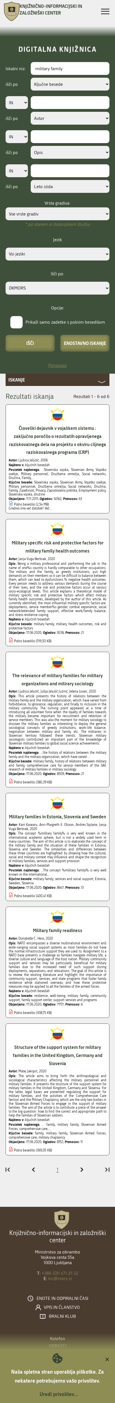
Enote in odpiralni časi (62, 1298)
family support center (36, 1000)
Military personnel (22, 487)
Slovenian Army (71, 482)
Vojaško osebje (95, 482)
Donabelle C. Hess (31, 938)
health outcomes (80, 624)
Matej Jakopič (27, 1071)
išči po (12, 84)
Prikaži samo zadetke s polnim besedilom (65, 322)
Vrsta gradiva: (57, 203)
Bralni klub (62, 1316)
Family (13, 490)
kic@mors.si (60, 1278)
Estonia (100, 879)
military (61, 624)
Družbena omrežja (52, 487)
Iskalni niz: (16, 68)
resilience (41, 996)
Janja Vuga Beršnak (32, 559)
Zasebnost (26, 490)
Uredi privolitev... (59, 1394)
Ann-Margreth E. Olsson (56, 825)
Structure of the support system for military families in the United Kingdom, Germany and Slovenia (57, 1055)
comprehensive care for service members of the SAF (66, 765)
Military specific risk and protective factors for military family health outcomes (58, 546)
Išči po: (57, 273)
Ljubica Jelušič (28, 460)
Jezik (57, 239)
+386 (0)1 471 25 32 (60, 1273)
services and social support (74, 879)
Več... (48, 508)
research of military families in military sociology (42, 769)
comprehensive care (23, 1137)
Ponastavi (57, 365)
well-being (57, 996)
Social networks (79, 487)
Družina (100, 487)
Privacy (40, 490)
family (39, 1133)
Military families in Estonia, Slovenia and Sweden (57, 816)
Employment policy (92, 490)
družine (39, 494)
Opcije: (57, 308)
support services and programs (75, 1000)
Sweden (14, 883)
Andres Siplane (86, 825)
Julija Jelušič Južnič (54, 691)
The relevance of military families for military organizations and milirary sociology (57, 679)
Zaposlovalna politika (62, 490)
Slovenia (27, 883)
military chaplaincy (52, 1137)
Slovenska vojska (46, 482)
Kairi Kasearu (28, 825)
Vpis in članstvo (62, 1307)
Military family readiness (57, 930)
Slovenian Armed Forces (88, 1133)
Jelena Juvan (78, 691)
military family (44, 624)
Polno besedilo (24, 504)
